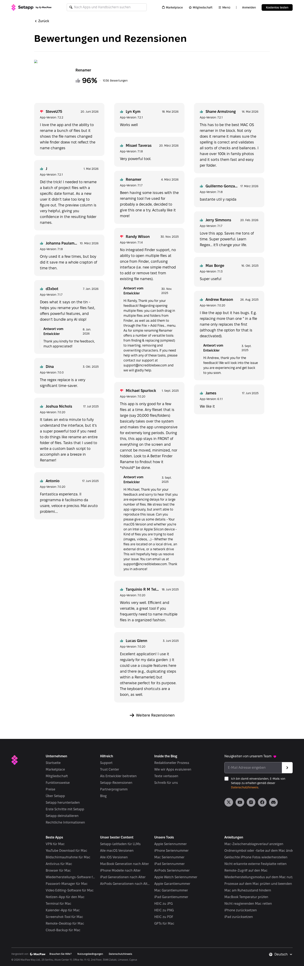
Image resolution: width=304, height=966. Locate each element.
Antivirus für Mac (59, 864)
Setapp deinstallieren (62, 816)
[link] (228, 802)
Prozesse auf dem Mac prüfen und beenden (258, 883)
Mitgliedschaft (202, 7)
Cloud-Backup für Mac (63, 930)
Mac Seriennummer (169, 857)
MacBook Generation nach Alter (124, 864)
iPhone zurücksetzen (240, 910)
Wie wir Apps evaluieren (172, 769)
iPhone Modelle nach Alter (120, 870)
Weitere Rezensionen (155, 715)
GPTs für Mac (164, 923)
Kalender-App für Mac (63, 910)
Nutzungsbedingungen (90, 954)
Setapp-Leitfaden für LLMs (120, 844)
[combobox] (283, 954)
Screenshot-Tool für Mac (64, 917)
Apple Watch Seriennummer (175, 877)
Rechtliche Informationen (65, 822)
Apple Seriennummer (170, 844)
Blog (103, 796)
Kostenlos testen (277, 7)
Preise (50, 789)
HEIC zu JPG (163, 903)
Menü (226, 7)
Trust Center (109, 769)
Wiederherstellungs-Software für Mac (71, 877)
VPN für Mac (55, 844)
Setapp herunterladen (63, 802)
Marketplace (174, 7)
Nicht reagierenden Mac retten (248, 903)
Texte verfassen (166, 776)
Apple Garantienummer (172, 883)
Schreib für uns (166, 782)
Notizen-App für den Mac (65, 897)
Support (106, 763)
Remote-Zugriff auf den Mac (246, 870)
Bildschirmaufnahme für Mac (68, 857)
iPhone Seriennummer (171, 850)
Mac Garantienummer (171, 890)
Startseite (53, 763)
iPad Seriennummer (169, 864)
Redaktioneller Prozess (171, 763)
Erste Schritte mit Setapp (65, 809)
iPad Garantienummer (171, 897)
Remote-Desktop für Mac (65, 923)
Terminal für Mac (58, 903)
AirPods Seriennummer (172, 870)
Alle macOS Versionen (117, 850)
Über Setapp (55, 796)
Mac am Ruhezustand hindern (247, 890)
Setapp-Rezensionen (116, 782)
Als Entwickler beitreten (118, 776)
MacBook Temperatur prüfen (246, 897)
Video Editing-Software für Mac (70, 890)
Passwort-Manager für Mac (67, 883)
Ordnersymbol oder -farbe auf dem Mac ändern (260, 850)
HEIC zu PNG (164, 910)
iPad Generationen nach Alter (123, 877)
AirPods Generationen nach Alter (125, 883)
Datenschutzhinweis (244, 787)
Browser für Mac (58, 870)
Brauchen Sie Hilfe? (60, 954)
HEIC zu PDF (163, 917)
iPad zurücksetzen (238, 917)
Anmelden (249, 7)
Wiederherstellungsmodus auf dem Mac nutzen (261, 877)
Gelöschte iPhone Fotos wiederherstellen (255, 857)
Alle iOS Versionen (114, 857)
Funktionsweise (58, 782)
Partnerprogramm (114, 789)
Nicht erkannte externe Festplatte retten (255, 864)
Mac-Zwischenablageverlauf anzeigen (253, 844)
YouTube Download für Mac (66, 850)
